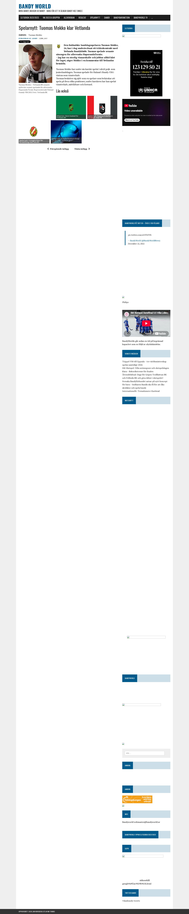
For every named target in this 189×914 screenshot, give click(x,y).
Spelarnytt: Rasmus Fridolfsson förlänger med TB (100, 117)
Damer (107, 17)
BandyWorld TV (140, 17)
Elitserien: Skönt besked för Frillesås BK (67, 117)
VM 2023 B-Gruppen (51, 17)
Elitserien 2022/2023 (30, 17)
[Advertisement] (146, 151)
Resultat (82, 17)
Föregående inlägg (59, 148)
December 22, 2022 (136, 243)
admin (34, 38)
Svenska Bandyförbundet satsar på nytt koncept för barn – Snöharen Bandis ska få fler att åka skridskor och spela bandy (144, 384)
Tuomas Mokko (35, 35)
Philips (125, 302)
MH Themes (51, 911)
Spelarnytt (95, 17)
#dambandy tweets (131, 900)
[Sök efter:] (144, 753)
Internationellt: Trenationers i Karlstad (141, 391)
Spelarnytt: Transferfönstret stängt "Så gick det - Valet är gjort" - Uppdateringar (65, 140)
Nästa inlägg (80, 148)
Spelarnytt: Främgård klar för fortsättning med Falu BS (31, 141)
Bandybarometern (122, 17)
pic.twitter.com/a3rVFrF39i (139, 235)
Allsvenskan (69, 17)
